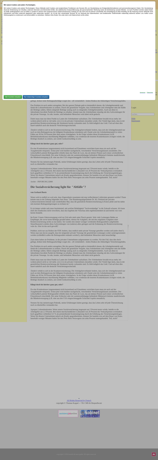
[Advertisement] (78, 53)
